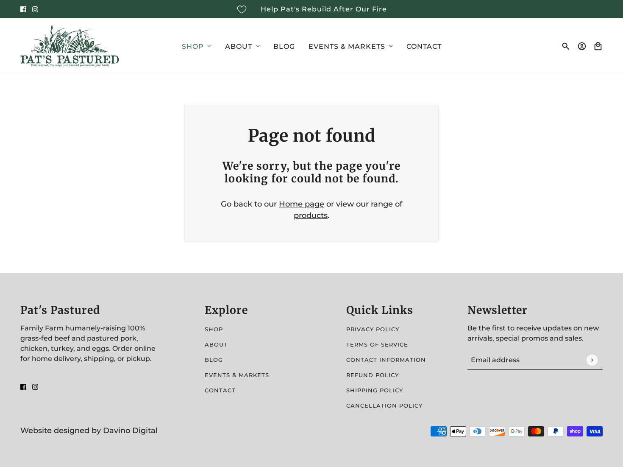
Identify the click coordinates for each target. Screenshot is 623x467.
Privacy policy (372, 329)
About (216, 344)
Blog (214, 359)
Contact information (386, 359)
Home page (301, 204)
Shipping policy (374, 390)
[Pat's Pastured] (69, 46)
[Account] (582, 46)
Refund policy (372, 375)
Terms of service (377, 344)
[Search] (565, 46)
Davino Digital (130, 430)
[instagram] (35, 9)
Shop (214, 329)
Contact (220, 390)
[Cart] (598, 46)
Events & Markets (237, 375)
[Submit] (592, 360)
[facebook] (23, 9)
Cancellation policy (384, 405)
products (311, 215)
